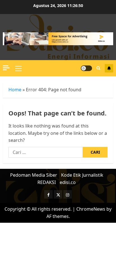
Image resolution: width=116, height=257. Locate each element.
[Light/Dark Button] (86, 68)
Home (14, 90)
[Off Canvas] (6, 67)
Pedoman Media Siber (33, 175)
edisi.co (68, 182)
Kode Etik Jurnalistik (82, 175)
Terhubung (109, 68)
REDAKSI (46, 182)
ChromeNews (90, 209)
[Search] (98, 68)
